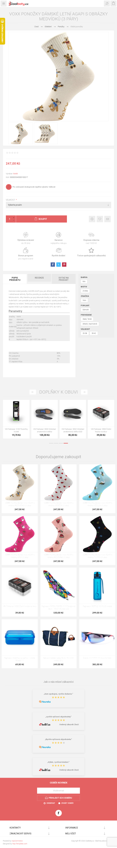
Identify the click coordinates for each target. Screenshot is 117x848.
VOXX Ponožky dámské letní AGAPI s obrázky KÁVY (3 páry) (19, 556)
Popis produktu (14, 279)
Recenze (39, 278)
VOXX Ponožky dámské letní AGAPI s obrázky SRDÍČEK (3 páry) (58, 504)
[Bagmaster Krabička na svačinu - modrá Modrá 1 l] (20, 637)
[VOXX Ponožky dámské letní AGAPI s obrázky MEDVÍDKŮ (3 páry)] (20, 482)
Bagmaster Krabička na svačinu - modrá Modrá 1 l (19, 659)
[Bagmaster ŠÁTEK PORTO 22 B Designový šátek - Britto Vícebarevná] (58, 586)
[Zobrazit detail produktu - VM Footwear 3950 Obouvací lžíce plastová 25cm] (101, 413)
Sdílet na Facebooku (53, 264)
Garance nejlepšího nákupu (58, 238)
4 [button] (66, 443)
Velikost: (11, 200)
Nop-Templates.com (19, 844)
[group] (44, 413)
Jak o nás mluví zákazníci (58, 681)
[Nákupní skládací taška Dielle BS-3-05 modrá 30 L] (58, 637)
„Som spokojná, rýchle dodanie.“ (58, 694)
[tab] (15, 279)
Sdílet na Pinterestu (64, 264)
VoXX (15, 174)
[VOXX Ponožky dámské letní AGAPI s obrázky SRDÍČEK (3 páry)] (58, 482)
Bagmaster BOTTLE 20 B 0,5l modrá (97, 606)
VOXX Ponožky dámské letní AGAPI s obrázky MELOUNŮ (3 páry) (58, 556)
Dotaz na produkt (64, 279)
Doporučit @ (107, 219)
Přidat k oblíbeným (100, 219)
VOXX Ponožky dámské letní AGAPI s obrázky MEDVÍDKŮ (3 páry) (19, 504)
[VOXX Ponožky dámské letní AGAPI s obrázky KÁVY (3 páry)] (20, 534)
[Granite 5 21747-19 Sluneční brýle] (97, 637)
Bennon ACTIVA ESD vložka (73, 429)
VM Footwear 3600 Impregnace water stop (16, 430)
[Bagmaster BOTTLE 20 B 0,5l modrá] (97, 586)
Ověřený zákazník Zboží (69, 725)
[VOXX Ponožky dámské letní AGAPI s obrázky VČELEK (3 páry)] (97, 482)
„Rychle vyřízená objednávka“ (58, 739)
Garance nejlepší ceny (92, 219)
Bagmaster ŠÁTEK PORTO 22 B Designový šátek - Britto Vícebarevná (58, 608)
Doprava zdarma (91, 238)
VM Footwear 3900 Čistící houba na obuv (19, 606)
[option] (16, 420)
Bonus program (26, 253)
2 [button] (56, 443)
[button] (41, 424)
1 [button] (51, 443)
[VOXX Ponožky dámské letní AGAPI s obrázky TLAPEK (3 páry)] (97, 534)
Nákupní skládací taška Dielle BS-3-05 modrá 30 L (58, 659)
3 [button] (61, 443)
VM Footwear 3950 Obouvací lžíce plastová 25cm (101, 430)
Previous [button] (33, 392)
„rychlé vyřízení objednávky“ (58, 717)
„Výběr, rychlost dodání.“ (58, 762)
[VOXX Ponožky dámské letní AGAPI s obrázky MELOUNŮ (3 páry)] (58, 534)
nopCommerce (17, 841)
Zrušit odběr (67, 803)
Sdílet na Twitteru (58, 264)
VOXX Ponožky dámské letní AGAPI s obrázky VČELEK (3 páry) (97, 504)
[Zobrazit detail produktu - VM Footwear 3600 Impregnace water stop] (16, 413)
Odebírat (51, 803)
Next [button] (84, 392)
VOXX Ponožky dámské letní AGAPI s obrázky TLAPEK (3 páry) (97, 556)
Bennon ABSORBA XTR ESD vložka (45, 430)
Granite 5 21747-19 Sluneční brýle (97, 658)
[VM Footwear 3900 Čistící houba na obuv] (20, 586)
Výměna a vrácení (26, 238)
